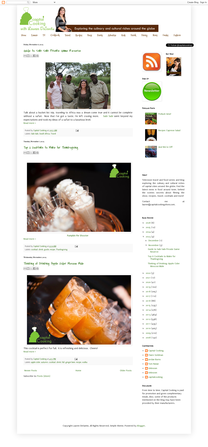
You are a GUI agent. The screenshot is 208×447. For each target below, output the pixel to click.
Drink (133, 35)
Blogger (141, 426)
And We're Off (165, 147)
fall (63, 362)
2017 (148, 296)
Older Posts (126, 370)
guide (46, 249)
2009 (148, 333)
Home (23, 35)
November (154, 245)
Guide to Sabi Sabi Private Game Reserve (52, 50)
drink (41, 249)
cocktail (34, 249)
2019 (148, 287)
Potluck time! (164, 114)
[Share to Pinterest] (37, 55)
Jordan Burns (154, 359)
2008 (148, 337)
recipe (52, 249)
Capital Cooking (156, 350)
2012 (148, 319)
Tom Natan (153, 364)
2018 (148, 291)
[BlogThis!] (28, 55)
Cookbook (55, 35)
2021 (148, 277)
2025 (148, 227)
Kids (123, 35)
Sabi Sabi (108, 116)
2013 (148, 314)
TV (44, 35)
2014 (148, 310)
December (154, 240)
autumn (44, 362)
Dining (144, 35)
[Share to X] (31, 55)
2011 (148, 324)
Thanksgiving (61, 249)
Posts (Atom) (43, 376)
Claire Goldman (155, 355)
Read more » (30, 123)
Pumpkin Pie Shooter (78, 235)
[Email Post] (77, 130)
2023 (148, 236)
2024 (148, 232)
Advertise (112, 35)
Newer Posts (30, 370)
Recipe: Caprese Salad (169, 130)
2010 (148, 328)
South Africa (44, 134)
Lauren (34, 35)
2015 (148, 305)
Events (100, 35)
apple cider (35, 362)
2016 (148, 301)
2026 (148, 223)
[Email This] (25, 55)
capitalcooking (155, 377)
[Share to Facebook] (34, 55)
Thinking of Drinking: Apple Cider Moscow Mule (54, 263)
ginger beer (70, 362)
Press (89, 35)
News (155, 35)
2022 (148, 273)
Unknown (152, 368)
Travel (67, 35)
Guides (165, 35)
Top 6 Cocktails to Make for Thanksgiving (51, 147)
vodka (84, 362)
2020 (148, 282)
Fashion (177, 35)
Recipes (79, 35)
